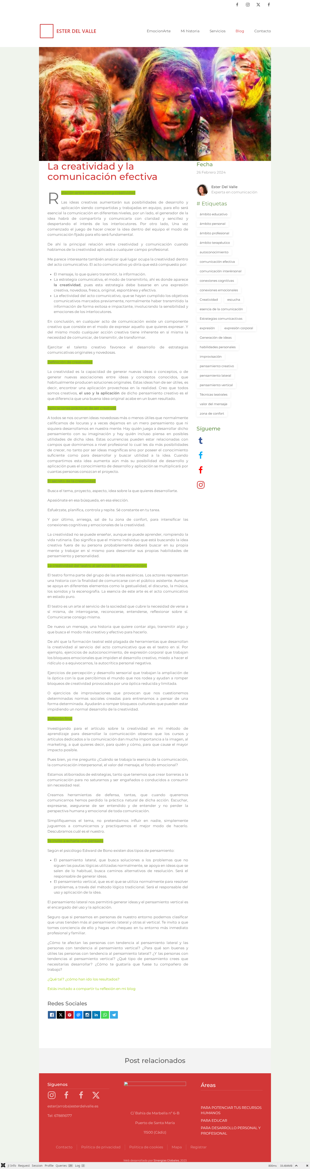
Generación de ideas (216, 338)
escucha (233, 300)
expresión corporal (238, 328)
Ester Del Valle (224, 187)
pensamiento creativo (217, 366)
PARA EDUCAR (214, 1120)
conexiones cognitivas (217, 281)
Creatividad (209, 300)
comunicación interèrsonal (220, 271)
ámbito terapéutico (215, 243)
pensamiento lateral (215, 375)
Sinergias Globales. (167, 1160)
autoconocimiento (214, 252)
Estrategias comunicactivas (221, 319)
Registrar (198, 1147)
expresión (207, 328)
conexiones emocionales (219, 290)
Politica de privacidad (101, 1147)
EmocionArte (159, 31)
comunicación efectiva (217, 262)
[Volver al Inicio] (68, 31)
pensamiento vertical (216, 385)
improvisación (211, 357)
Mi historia (190, 31)
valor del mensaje (213, 404)
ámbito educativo (213, 214)
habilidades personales (218, 347)
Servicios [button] (217, 31)
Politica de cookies (146, 1147)
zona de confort (212, 413)
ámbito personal (212, 224)
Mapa (177, 1147)
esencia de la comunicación (221, 309)
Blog (240, 31)
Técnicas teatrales (213, 394)
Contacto (262, 31)
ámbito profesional (214, 233)
